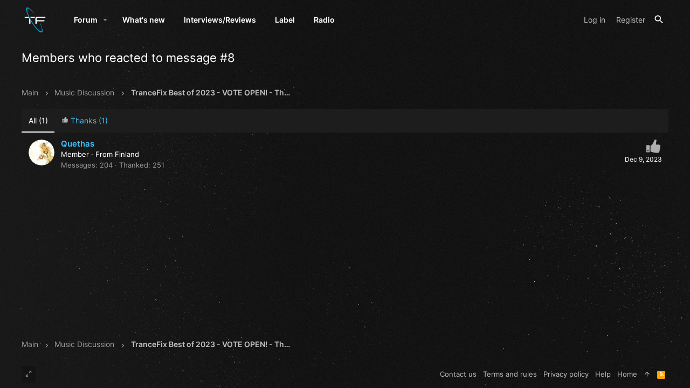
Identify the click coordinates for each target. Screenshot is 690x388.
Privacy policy (566, 374)
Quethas (77, 143)
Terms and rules (510, 374)
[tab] (84, 121)
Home (627, 374)
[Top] (647, 374)
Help (603, 374)
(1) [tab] (38, 120)
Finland (127, 154)
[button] (105, 20)
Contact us (458, 374)
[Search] (659, 20)
